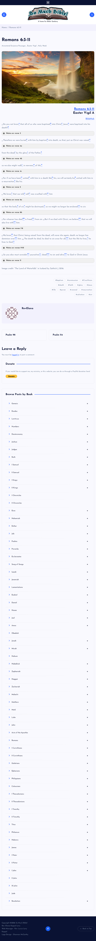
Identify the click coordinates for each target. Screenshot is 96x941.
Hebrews (50, 840)
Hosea (50, 610)
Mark (50, 710)
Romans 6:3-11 (15, 28)
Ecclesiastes (50, 556)
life (54, 290)
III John (14, 886)
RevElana (27, 308)
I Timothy (50, 809)
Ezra (50, 510)
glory (81, 285)
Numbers (50, 426)
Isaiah (50, 572)
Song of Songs (50, 564)
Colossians (50, 786)
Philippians (50, 778)
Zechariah (50, 686)
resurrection (87, 290)
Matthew (50, 702)
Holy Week (42, 46)
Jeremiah (50, 579)
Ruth (50, 457)
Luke (50, 717)
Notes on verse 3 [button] (13, 133)
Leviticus (50, 419)
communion (73, 280)
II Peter (50, 863)
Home (4, 28)
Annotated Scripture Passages (14, 46)
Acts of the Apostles (50, 732)
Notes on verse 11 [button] (13, 260)
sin (91, 295)
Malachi (50, 694)
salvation (80, 295)
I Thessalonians (50, 794)
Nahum (15, 656)
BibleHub (90, 119)
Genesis (50, 403)
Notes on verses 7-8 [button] (14, 228)
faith (71, 285)
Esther (50, 526)
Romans (50, 740)
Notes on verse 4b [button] (14, 159)
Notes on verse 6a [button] (14, 200)
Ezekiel (50, 595)
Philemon (50, 832)
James (50, 847)
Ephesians (50, 771)
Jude (13, 893)
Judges (50, 449)
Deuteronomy (50, 434)
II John (14, 878)
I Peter (50, 855)
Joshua (50, 442)
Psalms (50, 541)
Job (50, 533)
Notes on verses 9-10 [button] (15, 248)
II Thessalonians (50, 801)
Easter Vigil (32, 46)
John (50, 725)
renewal (74, 290)
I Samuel (50, 464)
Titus (50, 824)
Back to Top (87, 928)
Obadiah (15, 633)
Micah (50, 648)
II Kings (50, 488)
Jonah (50, 641)
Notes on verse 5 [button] (13, 187)
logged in (15, 355)
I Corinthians (50, 748)
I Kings (50, 480)
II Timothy (50, 817)
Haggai (50, 679)
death (61, 285)
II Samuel (50, 472)
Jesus (90, 285)
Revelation (50, 901)
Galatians (50, 763)
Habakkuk (50, 664)
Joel (50, 618)
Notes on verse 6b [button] (14, 212)
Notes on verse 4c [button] (14, 171)
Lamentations (50, 587)
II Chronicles (17, 503)
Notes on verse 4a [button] (14, 146)
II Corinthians (50, 755)
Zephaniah (50, 671)
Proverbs (50, 549)
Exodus (50, 411)
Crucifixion (87, 280)
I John (50, 870)
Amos (50, 625)
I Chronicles (16, 495)
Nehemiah (50, 518)
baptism (60, 280)
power (63, 290)
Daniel (50, 602)
